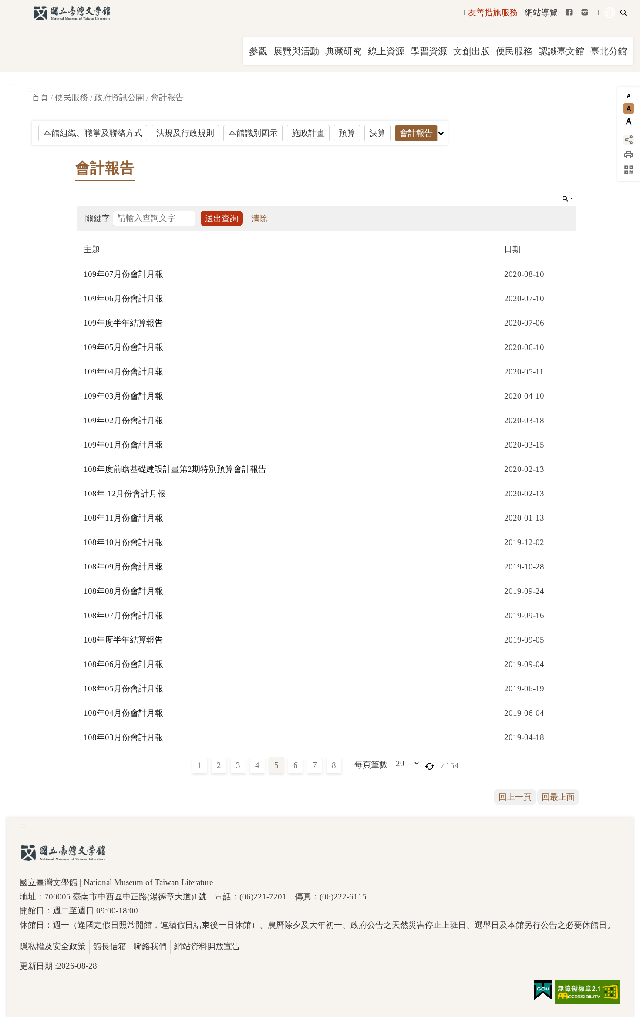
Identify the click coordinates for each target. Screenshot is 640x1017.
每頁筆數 (370, 764)
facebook (569, 12)
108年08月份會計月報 (123, 591)
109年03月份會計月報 (123, 396)
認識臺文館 (561, 51)
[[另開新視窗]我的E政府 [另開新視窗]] (543, 990)
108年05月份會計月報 (123, 688)
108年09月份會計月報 (123, 566)
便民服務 (514, 51)
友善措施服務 (493, 12)
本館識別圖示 (253, 133)
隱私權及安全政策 (53, 946)
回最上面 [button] (558, 796)
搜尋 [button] (623, 12)
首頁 (40, 97)
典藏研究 (343, 51)
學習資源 (429, 51)
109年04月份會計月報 (123, 371)
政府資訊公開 (119, 97)
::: (12, 85)
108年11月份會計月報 (123, 517)
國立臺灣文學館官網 (72, 13)
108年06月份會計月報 (123, 664)
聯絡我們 (150, 946)
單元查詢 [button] (567, 199)
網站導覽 (541, 12)
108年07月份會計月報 (123, 615)
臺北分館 (608, 51)
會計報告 (167, 97)
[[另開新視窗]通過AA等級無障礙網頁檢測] (587, 992)
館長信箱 (109, 946)
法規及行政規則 (185, 133)
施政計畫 (308, 133)
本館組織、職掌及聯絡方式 (92, 133)
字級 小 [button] (628, 96)
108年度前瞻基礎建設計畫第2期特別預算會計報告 (175, 469)
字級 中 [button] (628, 108)
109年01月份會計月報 (123, 444)
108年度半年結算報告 (123, 639)
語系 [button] (610, 12)
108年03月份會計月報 (123, 737)
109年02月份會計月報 (123, 420)
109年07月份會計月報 (123, 274)
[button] (429, 765)
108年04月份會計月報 (123, 712)
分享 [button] (628, 140)
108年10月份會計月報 (123, 542)
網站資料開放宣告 (207, 946)
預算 (347, 133)
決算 (377, 133)
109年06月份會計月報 (123, 298)
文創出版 (471, 51)
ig (585, 12)
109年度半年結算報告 (123, 322)
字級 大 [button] (628, 121)
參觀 (258, 51)
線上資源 (386, 51)
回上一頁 (515, 796)
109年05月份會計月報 (123, 347)
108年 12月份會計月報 (124, 493)
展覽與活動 (296, 51)
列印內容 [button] (628, 154)
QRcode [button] (629, 170)
